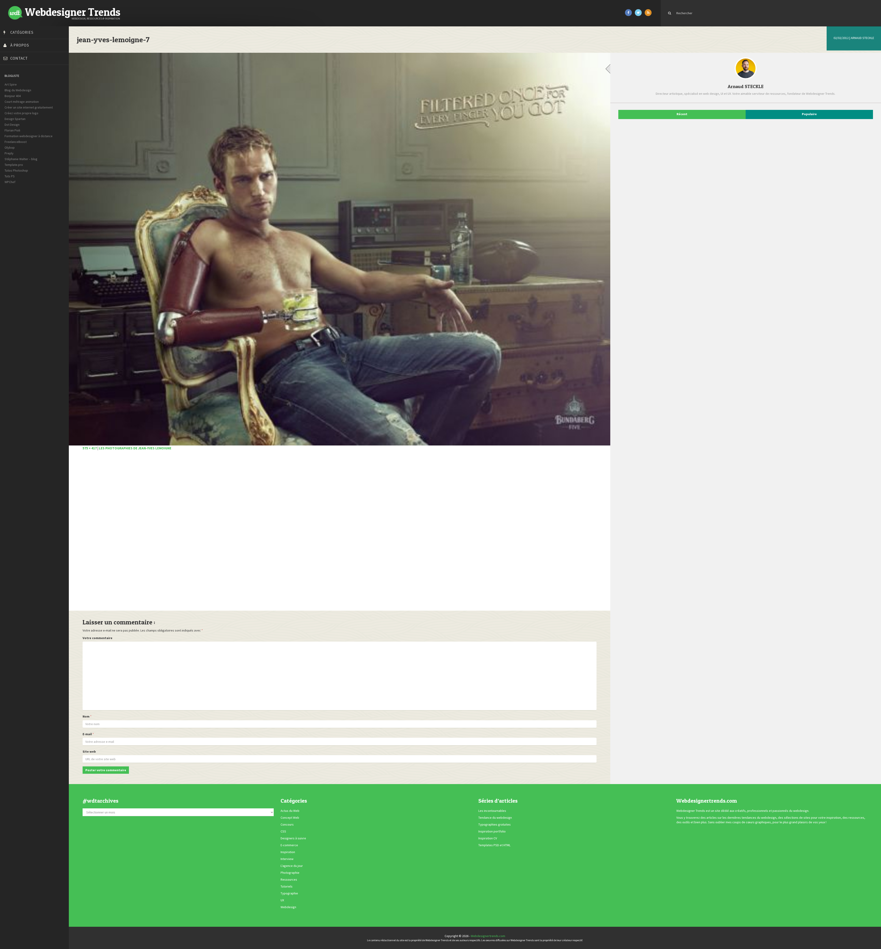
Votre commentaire (97, 638)
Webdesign (288, 907)
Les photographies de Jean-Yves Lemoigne (135, 448)
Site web (89, 751)
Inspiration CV (487, 838)
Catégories (21, 32)
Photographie (290, 873)
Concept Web (290, 818)
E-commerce (289, 845)
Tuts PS (10, 176)
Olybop (10, 147)
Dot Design (12, 124)
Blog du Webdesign (18, 90)
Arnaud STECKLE (862, 38)
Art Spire (11, 84)
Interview (287, 859)
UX (282, 900)
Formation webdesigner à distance (29, 136)
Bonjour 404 (13, 96)
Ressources (289, 880)
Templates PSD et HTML (494, 845)
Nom (86, 716)
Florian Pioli (12, 130)
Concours (287, 825)
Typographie (289, 893)
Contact (19, 58)
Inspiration (288, 852)
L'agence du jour (292, 866)
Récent (682, 114)
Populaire (809, 114)
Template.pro (14, 165)
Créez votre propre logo (21, 113)
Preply (9, 153)
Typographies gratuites (494, 825)
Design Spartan (15, 119)
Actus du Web (290, 811)
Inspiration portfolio (492, 831)
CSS (283, 831)
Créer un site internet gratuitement (29, 107)
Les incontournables (492, 811)
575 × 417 (90, 448)
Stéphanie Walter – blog (21, 159)
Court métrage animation (22, 102)
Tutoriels (287, 887)
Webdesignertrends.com (488, 936)
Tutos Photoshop (16, 170)
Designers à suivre (293, 838)
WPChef (10, 182)
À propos (19, 45)
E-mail (87, 734)
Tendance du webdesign (495, 818)
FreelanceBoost (16, 142)
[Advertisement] (220, 533)
